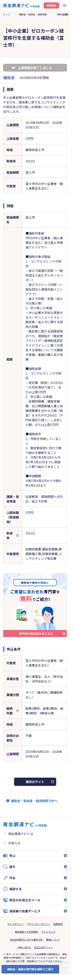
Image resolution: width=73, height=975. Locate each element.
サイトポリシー (15, 924)
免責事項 (58, 924)
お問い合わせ (24, 947)
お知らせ (14, 843)
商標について (53, 939)
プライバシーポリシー (38, 924)
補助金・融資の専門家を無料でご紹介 (30, 969)
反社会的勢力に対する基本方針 (26, 939)
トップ (6, 14)
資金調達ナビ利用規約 (26, 931)
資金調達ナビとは (20, 833)
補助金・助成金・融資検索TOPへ (34, 800)
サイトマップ (48, 931)
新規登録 (51, 5)
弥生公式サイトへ (43, 947)
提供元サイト (35, 781)
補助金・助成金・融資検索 (33, 14)
